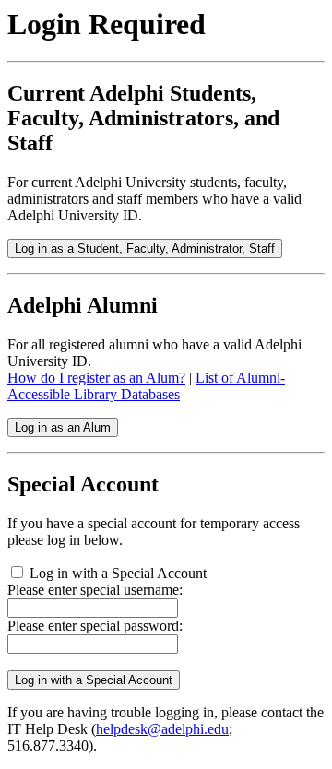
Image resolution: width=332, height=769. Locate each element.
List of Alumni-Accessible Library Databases (146, 386)
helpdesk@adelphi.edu (162, 729)
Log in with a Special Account (118, 573)
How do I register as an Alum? (96, 377)
